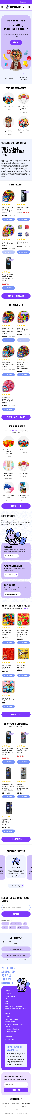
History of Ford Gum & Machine (15, 1008)
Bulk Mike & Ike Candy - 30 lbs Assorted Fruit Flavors (22, 633)
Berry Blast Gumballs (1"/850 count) (8, 364)
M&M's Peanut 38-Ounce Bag (22, 666)
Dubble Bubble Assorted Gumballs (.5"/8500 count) (23, 365)
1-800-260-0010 (17, 949)
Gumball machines (16, 924)
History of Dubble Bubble (13, 1006)
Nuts (25, 924)
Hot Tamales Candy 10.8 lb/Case (6, 667)
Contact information (10, 1106)
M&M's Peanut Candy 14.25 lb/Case (7, 632)
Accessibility (16, 1109)
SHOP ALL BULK (16, 506)
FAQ (6, 999)
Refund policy (5, 1103)
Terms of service (25, 1103)
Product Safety (10, 996)
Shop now (23, 2)
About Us (8, 994)
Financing (8, 1026)
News (6, 1004)
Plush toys (12, 927)
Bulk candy (5, 924)
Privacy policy (15, 1103)
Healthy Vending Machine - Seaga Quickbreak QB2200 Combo (8, 787)
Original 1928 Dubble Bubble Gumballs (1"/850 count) (8, 399)
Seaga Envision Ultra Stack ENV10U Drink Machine (7, 821)
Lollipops (4, 927)
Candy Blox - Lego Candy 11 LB (8, 699)
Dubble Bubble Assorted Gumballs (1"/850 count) (8, 209)
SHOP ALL (16, 42)
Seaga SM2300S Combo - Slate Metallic (23, 750)
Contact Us (8, 1016)
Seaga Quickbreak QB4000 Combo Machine (22, 787)
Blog (6, 1001)
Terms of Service (22, 1106)
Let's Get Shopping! (14, 886)
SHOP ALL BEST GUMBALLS (16, 417)
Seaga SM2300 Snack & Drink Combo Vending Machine (7, 277)
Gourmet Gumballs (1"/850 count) (8, 243)
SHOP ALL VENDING (16, 839)
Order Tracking (10, 1021)
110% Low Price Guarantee (14, 1024)
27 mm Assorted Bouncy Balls (22, 243)
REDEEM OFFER (16, 1090)
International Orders (12, 1029)
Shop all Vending (10, 575)
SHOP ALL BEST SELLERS (16, 296)
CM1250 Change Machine (23, 208)
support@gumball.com (17, 955)
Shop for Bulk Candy (11, 594)
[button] (3, 7)
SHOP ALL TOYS (16, 714)
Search (16, 914)
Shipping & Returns (11, 1019)
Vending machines (23, 927)
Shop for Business (10, 556)
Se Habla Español (11, 1031)
